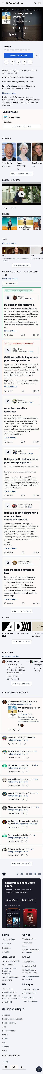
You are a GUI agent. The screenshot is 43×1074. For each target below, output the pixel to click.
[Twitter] (17, 875)
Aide (4, 1027)
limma (20, 349)
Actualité (5, 952)
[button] (39, 3)
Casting (6, 138)
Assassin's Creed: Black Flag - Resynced (9, 971)
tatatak (11, 751)
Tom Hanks (7, 163)
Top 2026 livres (28, 962)
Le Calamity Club (29, 966)
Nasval (11, 835)
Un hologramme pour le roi (32, 10)
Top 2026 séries (29, 939)
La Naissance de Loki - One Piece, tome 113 (11, 997)
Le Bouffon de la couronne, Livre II (29, 971)
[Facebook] (22, 875)
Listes (5, 617)
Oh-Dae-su (13, 701)
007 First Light (8, 965)
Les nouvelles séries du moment (30, 951)
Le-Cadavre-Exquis (16, 821)
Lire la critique (10, 331)
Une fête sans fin (9, 992)
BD (4, 984)
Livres (26, 956)
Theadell (12, 765)
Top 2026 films (8, 940)
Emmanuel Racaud (25, 562)
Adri (10, 849)
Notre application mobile (12, 1019)
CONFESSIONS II (29, 993)
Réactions (7, 652)
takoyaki (12, 779)
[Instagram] (26, 875)
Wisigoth (21, 296)
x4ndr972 (12, 793)
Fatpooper (22, 400)
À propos (6, 1015)
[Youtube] (39, 875)
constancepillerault (25, 505)
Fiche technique (8, 93)
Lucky (24, 946)
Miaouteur (12, 807)
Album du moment (30, 1001)
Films (14, 10)
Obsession (6, 944)
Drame (20, 10)
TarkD (10, 737)
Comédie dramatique (25, 77)
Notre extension (9, 1023)
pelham (20, 451)
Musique (27, 984)
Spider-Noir (27, 943)
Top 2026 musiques (30, 989)
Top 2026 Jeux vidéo (11, 961)
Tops (4, 239)
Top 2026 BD (7, 989)
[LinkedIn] (35, 875)
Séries (26, 934)
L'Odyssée (6, 948)
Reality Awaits (28, 997)
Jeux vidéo (8, 956)
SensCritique (6, 10)
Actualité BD (7, 1002)
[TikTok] (30, 875)
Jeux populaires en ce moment (10, 978)
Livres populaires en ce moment (30, 978)
